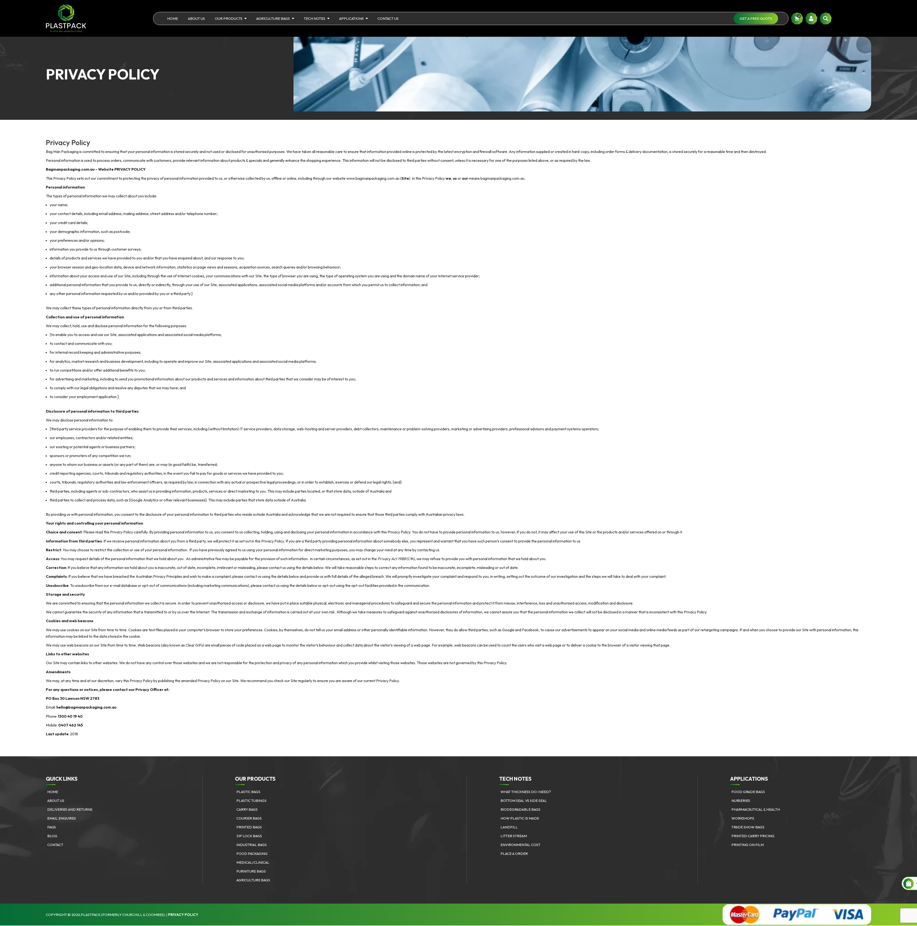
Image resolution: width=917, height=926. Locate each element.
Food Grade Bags (748, 791)
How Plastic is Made (520, 818)
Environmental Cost (520, 844)
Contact (55, 844)
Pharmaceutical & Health (755, 809)
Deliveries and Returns (69, 809)
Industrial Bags (251, 844)
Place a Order (514, 853)
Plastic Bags (248, 791)
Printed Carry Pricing (752, 836)
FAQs (51, 827)
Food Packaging (252, 853)
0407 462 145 (70, 725)
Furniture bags (251, 871)
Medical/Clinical (252, 862)
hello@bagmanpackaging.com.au (86, 707)
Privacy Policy (183, 914)
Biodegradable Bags (520, 809)
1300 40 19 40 (70, 716)
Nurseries (740, 800)
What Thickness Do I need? (526, 791)
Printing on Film (747, 844)
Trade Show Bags (747, 827)
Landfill (509, 827)
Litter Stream (514, 836)
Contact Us (388, 18)
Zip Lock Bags (249, 836)
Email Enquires (61, 818)
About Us (196, 18)
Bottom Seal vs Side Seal (524, 800)
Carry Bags (247, 809)
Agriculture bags (273, 18)
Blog (52, 836)
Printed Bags (249, 827)
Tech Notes (314, 18)
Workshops (742, 818)
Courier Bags (249, 818)
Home (172, 18)
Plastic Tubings (251, 800)
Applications (351, 18)
